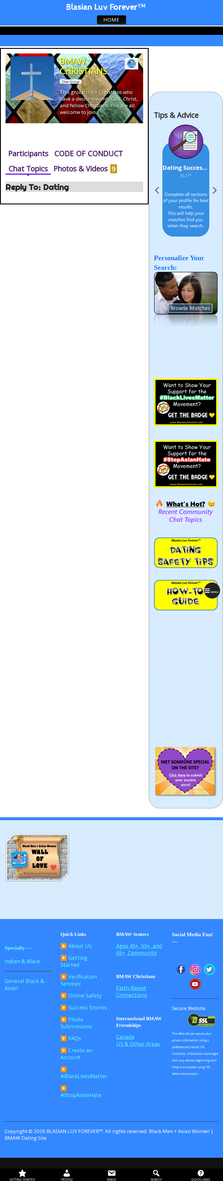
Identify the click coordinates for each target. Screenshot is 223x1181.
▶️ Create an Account (76, 1054)
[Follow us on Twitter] (213, 30)
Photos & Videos (85, 168)
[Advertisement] (186, 704)
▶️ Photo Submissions (76, 1023)
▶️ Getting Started (73, 961)
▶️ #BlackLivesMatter (83, 1073)
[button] (214, 192)
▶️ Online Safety (81, 995)
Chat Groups (34, 41)
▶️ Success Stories (83, 1007)
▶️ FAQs (70, 1038)
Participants (28, 153)
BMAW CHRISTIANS (68, 41)
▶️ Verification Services (78, 980)
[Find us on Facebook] (217, 30)
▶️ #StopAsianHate (80, 1091)
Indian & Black (22, 961)
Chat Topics (28, 168)
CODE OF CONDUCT (88, 153)
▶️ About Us (76, 945)
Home (9, 41)
